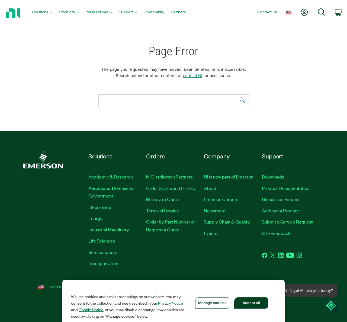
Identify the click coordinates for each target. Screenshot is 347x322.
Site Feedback (276, 233)
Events (210, 233)
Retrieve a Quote (162, 199)
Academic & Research (110, 177)
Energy (95, 218)
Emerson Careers (221, 199)
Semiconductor (103, 252)
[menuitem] (42, 13)
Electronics (99, 207)
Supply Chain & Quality (227, 222)
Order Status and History (171, 188)
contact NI (192, 75)
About (210, 188)
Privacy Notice (170, 303)
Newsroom (214, 210)
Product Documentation (286, 188)
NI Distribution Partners (169, 177)
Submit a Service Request (287, 222)
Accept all (251, 303)
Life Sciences (101, 241)
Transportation (103, 263)
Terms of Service (162, 210)
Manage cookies (212, 303)
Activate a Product (280, 210)
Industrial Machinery (108, 229)
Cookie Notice (91, 309)
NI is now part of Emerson (228, 177)
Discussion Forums (280, 199)
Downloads (273, 177)
